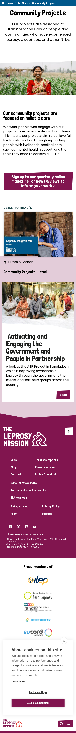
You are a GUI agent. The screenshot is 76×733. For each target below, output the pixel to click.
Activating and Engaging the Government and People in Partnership (35, 347)
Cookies (47, 514)
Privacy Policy (51, 506)
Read (63, 395)
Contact (16, 474)
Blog (13, 467)
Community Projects (44, 3)
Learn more (18, 681)
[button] (69, 724)
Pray (14, 514)
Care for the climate (24, 483)
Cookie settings (38, 692)
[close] (64, 640)
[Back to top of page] (69, 431)
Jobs (14, 460)
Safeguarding (19, 506)
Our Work (22, 3)
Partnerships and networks (28, 490)
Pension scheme (45, 467)
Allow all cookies (38, 703)
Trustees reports (46, 460)
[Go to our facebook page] (10, 525)
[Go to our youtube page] (34, 525)
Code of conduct (45, 474)
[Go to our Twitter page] (18, 525)
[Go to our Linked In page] (26, 525)
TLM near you (19, 497)
